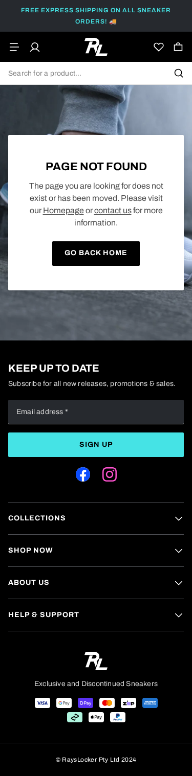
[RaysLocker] (96, 47)
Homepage (63, 210)
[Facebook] (83, 474)
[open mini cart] (178, 47)
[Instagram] (109, 474)
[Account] (35, 47)
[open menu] (14, 47)
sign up (96, 444)
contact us (113, 210)
